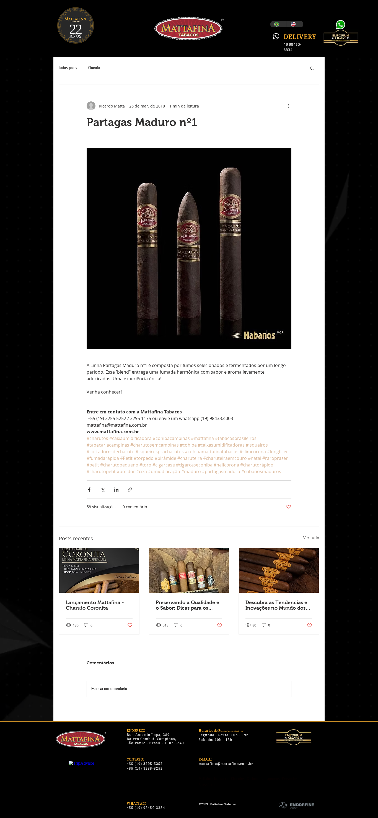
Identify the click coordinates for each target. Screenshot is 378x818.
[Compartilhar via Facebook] (89, 489)
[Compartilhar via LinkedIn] (116, 489)
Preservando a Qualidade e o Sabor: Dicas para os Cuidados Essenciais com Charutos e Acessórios (187, 605)
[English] (295, 24)
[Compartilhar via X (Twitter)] (102, 489)
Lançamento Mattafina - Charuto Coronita (95, 605)
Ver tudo (311, 537)
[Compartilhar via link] (130, 489)
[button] (312, 68)
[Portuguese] (278, 24)
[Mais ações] (288, 106)
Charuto (94, 67)
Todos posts (68, 67)
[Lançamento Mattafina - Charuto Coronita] (99, 570)
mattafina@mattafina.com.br (226, 764)
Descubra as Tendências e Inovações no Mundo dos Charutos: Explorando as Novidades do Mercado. (276, 605)
